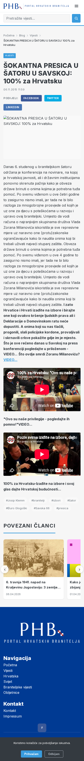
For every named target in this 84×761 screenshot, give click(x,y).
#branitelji (38, 500)
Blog (22, 35)
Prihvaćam (31, 754)
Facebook (31, 98)
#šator (71, 500)
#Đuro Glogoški (16, 508)
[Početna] (36, 6)
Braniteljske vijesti (17, 687)
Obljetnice (11, 692)
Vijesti (34, 35)
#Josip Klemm (15, 500)
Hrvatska (10, 676)
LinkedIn (12, 107)
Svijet (7, 681)
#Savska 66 (42, 508)
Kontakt (9, 710)
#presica (62, 508)
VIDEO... (10, 360)
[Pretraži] (76, 18)
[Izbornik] (76, 6)
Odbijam (54, 754)
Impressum (12, 716)
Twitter (53, 98)
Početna (8, 35)
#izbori (56, 500)
